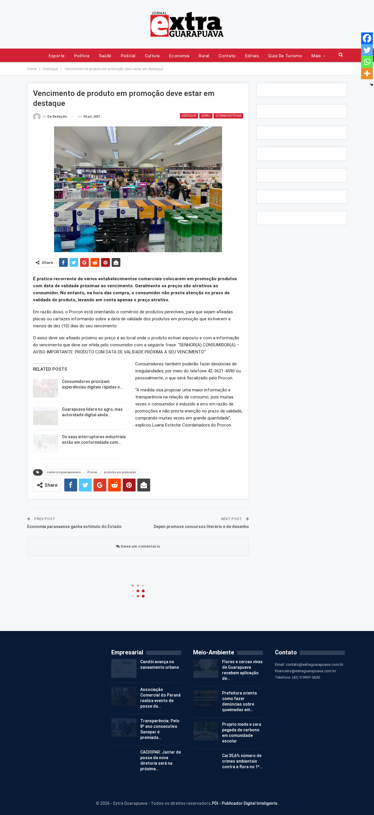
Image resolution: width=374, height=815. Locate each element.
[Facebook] (367, 38)
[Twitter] (367, 50)
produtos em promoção (120, 472)
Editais (252, 56)
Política (82, 56)
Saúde (105, 56)
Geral (206, 115)
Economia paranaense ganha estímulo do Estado (74, 526)
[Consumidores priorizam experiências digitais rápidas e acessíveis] (45, 388)
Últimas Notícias (228, 115)
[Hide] (371, 84)
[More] (367, 73)
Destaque (189, 115)
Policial (128, 56)
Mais (316, 56)
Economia (179, 56)
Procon (92, 472)
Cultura (152, 56)
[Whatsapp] (367, 62)
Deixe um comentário (140, 546)
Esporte (57, 56)
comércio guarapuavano (64, 472)
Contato (227, 56)
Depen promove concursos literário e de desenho (201, 526)
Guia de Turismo (285, 56)
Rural (204, 56)
